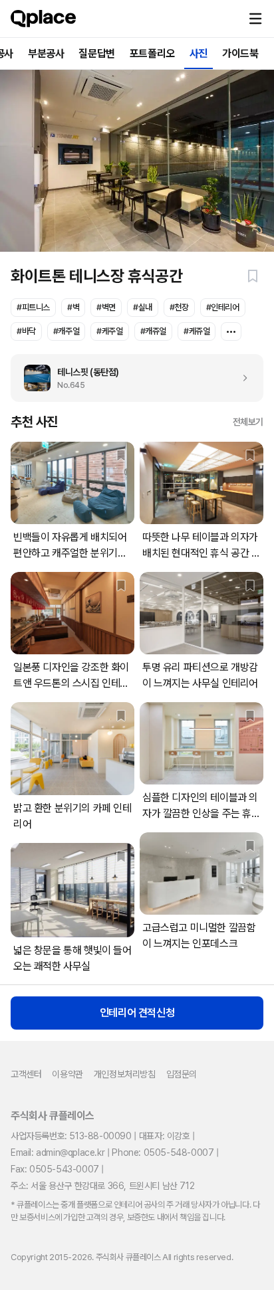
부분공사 (46, 53)
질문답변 (96, 53)
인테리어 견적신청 (137, 1012)
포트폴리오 (152, 53)
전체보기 (248, 421)
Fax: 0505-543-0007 (55, 1169)
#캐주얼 (66, 331)
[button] (255, 19)
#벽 (73, 307)
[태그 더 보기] (231, 331)
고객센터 (26, 1074)
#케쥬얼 (196, 331)
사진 (198, 53)
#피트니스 (33, 307)
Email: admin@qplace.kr (57, 1152)
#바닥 (26, 331)
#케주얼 (109, 331)
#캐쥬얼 (153, 331)
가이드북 (240, 53)
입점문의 (181, 1074)
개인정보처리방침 (125, 1074)
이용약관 (67, 1074)
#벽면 (106, 307)
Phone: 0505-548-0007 (162, 1152)
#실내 (142, 307)
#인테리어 (222, 307)
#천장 (179, 307)
